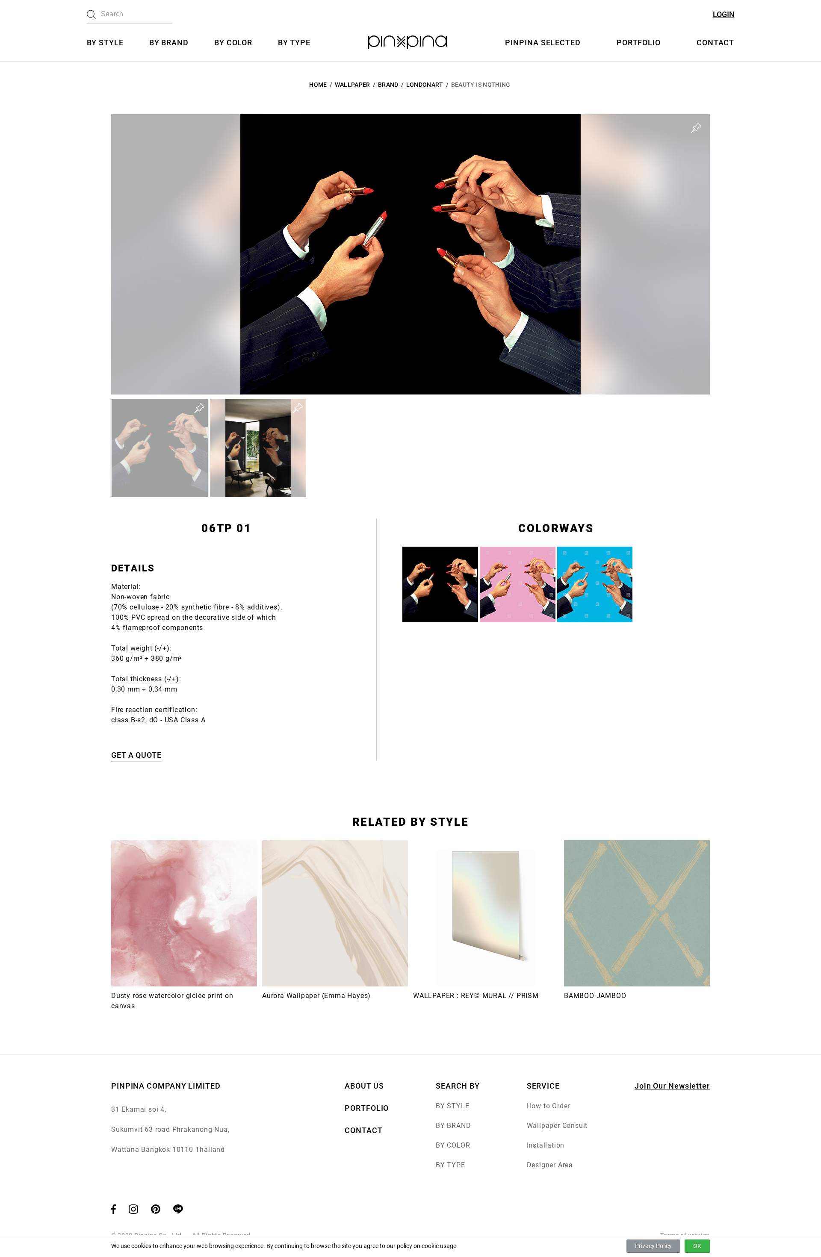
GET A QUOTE (136, 755)
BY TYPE (294, 42)
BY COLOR (233, 42)
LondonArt (424, 84)
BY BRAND (169, 42)
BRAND (388, 84)
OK (697, 1245)
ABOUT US (364, 1085)
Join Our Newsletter (672, 1085)
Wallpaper (352, 84)
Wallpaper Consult (557, 1126)
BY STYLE (105, 42)
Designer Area (550, 1165)
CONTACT (715, 42)
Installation (546, 1145)
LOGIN (724, 14)
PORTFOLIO (639, 42)
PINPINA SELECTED (542, 42)
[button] (159, 448)
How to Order (548, 1106)
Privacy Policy (653, 1245)
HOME (318, 84)
